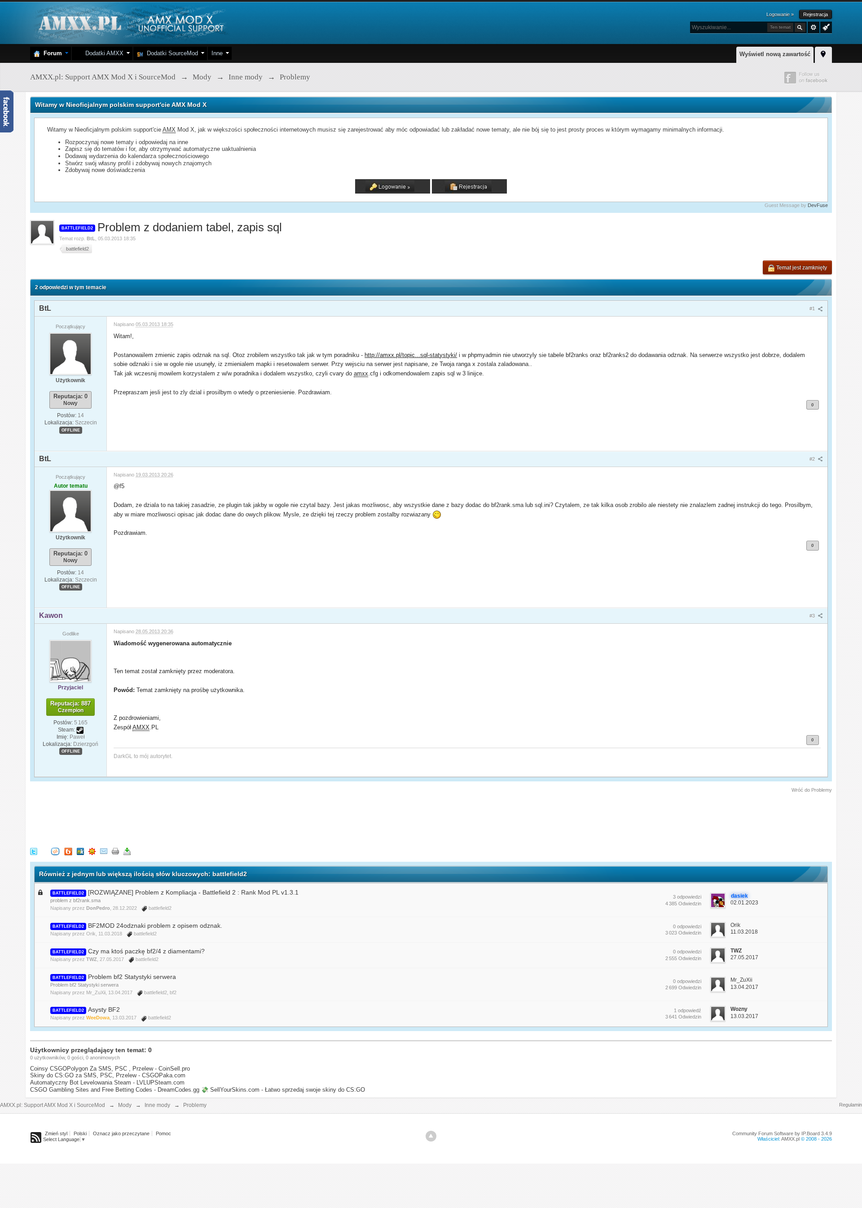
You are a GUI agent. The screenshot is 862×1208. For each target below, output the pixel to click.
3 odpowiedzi (687, 896)
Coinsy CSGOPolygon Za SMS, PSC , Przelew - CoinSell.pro (110, 1068)
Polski (80, 1133)
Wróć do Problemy (812, 790)
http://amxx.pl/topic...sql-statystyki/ (411, 355)
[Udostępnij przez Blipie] (68, 851)
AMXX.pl (790, 1139)
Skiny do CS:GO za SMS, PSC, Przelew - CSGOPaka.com (107, 1075)
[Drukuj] (115, 851)
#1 (812, 308)
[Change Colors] (825, 26)
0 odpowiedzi (687, 926)
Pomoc (163, 1133)
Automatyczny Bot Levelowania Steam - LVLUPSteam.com (107, 1082)
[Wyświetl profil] (70, 353)
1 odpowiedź (687, 1010)
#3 (812, 615)
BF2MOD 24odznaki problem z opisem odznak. (155, 925)
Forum (51, 53)
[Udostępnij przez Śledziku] (80, 851)
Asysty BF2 (104, 1009)
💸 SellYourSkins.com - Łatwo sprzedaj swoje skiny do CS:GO (283, 1089)
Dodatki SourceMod (170, 53)
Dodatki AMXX (102, 53)
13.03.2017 (744, 1016)
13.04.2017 (744, 987)
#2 (812, 459)
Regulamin (850, 1104)
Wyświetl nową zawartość (774, 54)
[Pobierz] (127, 851)
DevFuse (818, 205)
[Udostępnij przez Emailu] (103, 851)
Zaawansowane (813, 27)
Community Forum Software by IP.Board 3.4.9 (782, 1133)
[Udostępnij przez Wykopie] (55, 851)
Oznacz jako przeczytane (121, 1133)
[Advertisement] (193, 818)
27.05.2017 (744, 957)
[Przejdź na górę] (431, 1136)
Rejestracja (815, 14)
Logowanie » (780, 14)
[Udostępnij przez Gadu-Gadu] (92, 851)
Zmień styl (56, 1133)
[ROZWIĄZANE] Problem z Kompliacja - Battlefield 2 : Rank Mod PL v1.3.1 (193, 892)
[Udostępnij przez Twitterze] (33, 851)
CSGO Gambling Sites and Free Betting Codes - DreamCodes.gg (114, 1089)
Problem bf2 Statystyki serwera (132, 976)
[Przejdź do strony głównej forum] (130, 22)
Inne (217, 53)
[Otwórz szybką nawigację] (823, 53)
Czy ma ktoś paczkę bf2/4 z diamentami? (146, 951)
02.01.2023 (744, 902)
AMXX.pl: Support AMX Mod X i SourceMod (52, 1105)
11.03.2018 (744, 932)
